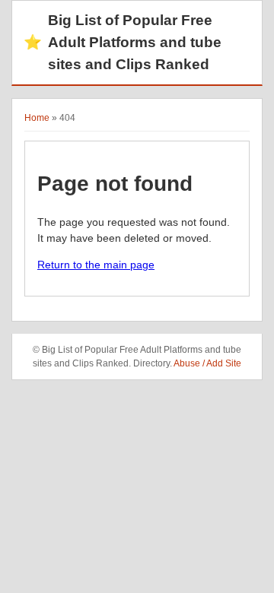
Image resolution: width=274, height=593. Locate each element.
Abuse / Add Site (207, 363)
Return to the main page (96, 264)
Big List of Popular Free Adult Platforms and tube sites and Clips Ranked (122, 42)
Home (36, 118)
